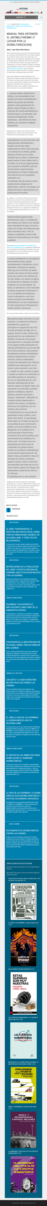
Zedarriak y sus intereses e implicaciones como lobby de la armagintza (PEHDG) (22, 607)
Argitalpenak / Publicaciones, (15, 26)
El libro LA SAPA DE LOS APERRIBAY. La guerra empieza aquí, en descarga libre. (22, 720)
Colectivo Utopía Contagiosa (15, 68)
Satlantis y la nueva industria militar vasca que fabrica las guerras (21, 682)
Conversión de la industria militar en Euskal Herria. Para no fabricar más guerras (23, 645)
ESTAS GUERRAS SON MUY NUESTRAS (19, 969)
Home (11, 2)
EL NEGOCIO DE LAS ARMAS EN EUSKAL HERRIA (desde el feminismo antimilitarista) (23, 758)
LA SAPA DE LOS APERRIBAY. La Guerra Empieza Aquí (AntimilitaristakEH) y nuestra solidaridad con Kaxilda (23, 796)
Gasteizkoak (25, 24)
